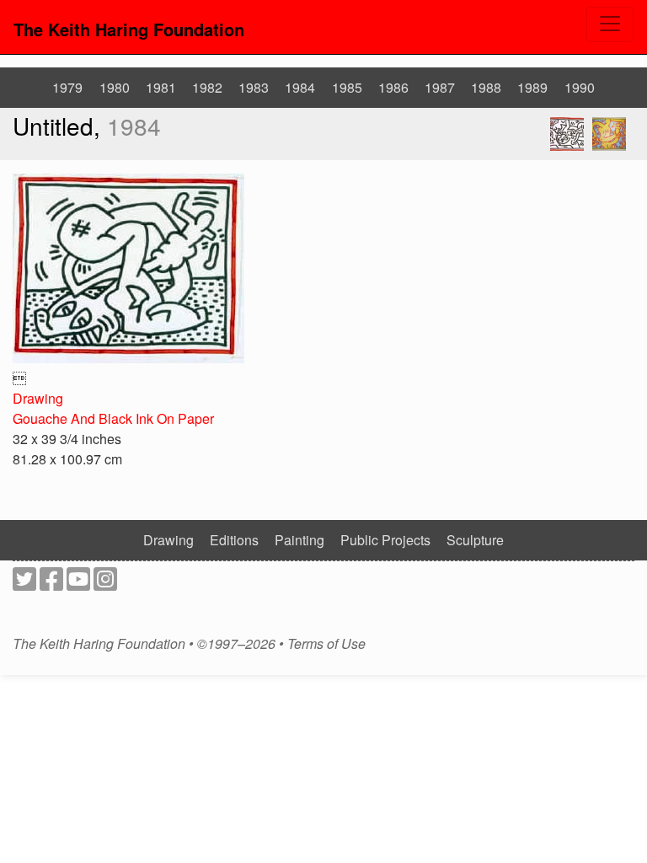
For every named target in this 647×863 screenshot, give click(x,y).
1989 (532, 87)
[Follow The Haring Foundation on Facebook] (51, 583)
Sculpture (475, 539)
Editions (234, 539)
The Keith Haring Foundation (128, 29)
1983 (253, 87)
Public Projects (385, 539)
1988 (486, 87)
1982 (207, 87)
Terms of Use (326, 644)
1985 (347, 87)
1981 (161, 87)
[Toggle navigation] (610, 24)
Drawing (38, 398)
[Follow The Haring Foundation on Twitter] (24, 583)
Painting (299, 539)
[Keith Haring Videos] (78, 583)
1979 (67, 87)
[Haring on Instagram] (105, 583)
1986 (393, 87)
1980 (114, 87)
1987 (440, 87)
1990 (579, 87)
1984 (300, 87)
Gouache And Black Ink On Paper (113, 418)
